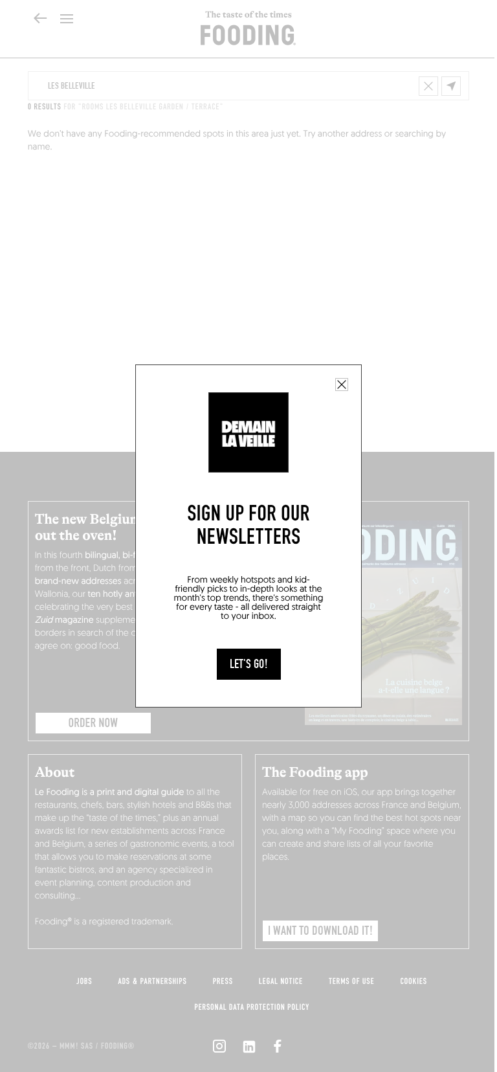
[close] (341, 384)
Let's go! (249, 664)
